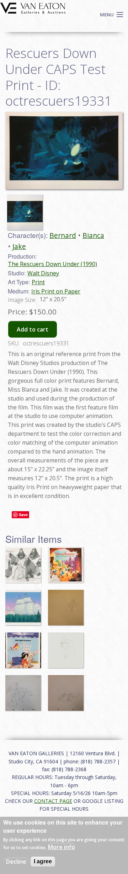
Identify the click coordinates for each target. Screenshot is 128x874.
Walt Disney (43, 273)
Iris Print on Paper (55, 291)
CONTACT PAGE (53, 801)
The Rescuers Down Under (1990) (52, 264)
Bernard (62, 235)
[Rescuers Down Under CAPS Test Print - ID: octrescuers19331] (64, 150)
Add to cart (32, 329)
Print (38, 282)
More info (61, 847)
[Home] (33, 7)
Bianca (93, 235)
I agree (43, 861)
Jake (19, 246)
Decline (16, 861)
